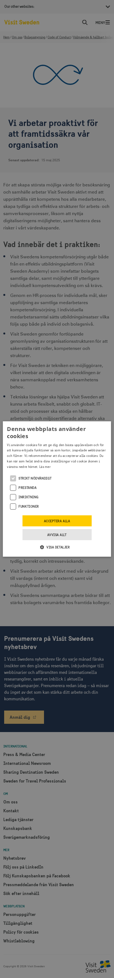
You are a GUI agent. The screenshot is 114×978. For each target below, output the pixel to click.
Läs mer (45, 467)
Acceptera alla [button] (57, 521)
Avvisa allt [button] (56, 535)
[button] (57, 547)
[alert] (57, 489)
